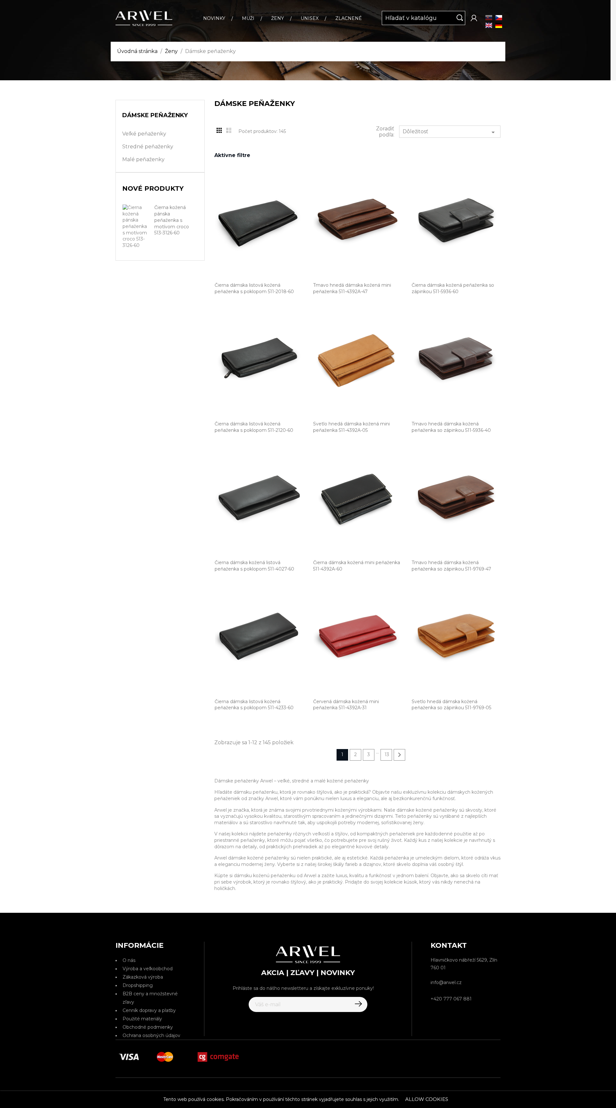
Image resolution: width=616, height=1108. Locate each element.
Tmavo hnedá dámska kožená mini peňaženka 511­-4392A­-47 (352, 288)
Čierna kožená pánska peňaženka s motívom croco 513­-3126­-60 (171, 220)
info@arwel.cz (446, 982)
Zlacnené (348, 18)
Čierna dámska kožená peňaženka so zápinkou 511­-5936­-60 (453, 288)
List (229, 130)
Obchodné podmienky (148, 1027)
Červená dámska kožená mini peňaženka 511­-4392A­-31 (346, 705)
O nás (129, 960)
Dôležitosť (450, 132)
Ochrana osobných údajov (151, 1035)
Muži (248, 18)
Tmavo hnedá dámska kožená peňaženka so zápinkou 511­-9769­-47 (451, 566)
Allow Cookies (426, 1099)
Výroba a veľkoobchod (148, 969)
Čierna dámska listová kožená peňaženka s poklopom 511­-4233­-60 (254, 705)
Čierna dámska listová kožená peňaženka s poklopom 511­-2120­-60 (254, 427)
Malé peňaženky (143, 159)
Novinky (214, 18)
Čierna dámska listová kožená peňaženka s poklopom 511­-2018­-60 (254, 288)
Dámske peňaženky (155, 115)
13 (387, 754)
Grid (219, 130)
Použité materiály (142, 1019)
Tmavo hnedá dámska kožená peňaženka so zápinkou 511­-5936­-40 (451, 427)
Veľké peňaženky (144, 134)
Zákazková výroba (143, 977)
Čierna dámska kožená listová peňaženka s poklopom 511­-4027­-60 (254, 566)
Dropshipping (138, 985)
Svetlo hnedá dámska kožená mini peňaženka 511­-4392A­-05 (351, 427)
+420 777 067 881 (451, 999)
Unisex (310, 18)
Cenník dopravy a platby (149, 1010)
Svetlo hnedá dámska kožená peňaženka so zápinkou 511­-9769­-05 (451, 705)
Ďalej (399, 754)
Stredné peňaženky (147, 147)
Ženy (277, 18)
